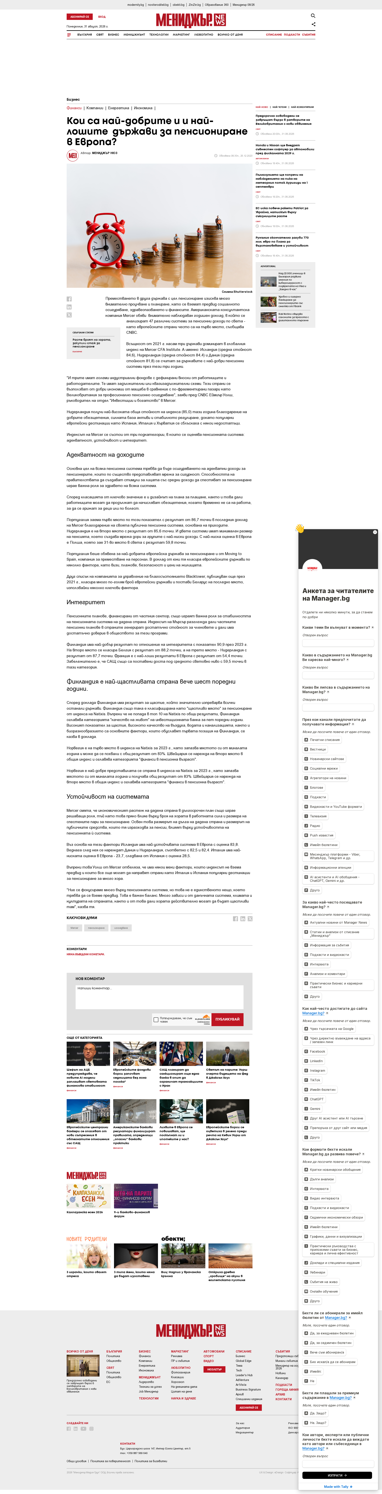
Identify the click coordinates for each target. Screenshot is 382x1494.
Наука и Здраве (183, 1398)
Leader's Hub (244, 1375)
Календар (282, 1378)
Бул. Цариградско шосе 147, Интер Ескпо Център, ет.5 (155, 1448)
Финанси (145, 1356)
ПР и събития (180, 1360)
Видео (209, 1360)
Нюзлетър (214, 1370)
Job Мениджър (148, 1391)
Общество (113, 1360)
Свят (100, 35)
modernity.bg (136, 4)
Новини (281, 1373)
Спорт (209, 1356)
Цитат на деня (181, 1391)
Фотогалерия (180, 1372)
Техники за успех (150, 1386)
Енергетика (147, 1365)
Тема (239, 1365)
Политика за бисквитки (151, 1461)
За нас (240, 1423)
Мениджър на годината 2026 (292, 1367)
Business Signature (248, 1389)
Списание (274, 35)
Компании (145, 1360)
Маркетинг (181, 35)
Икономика (146, 1370)
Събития (308, 35)
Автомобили (214, 1351)
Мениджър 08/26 (244, 4)
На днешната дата (184, 1386)
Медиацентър (245, 1432)
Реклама (176, 1356)
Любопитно (203, 35)
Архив (240, 1394)
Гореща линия (287, 1389)
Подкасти (292, 35)
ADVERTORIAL (268, 266)
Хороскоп (177, 1382)
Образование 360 (217, 4)
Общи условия (76, 1461)
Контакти (284, 1399)
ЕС (108, 1382)
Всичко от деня (230, 35)
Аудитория (243, 1428)
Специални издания (249, 1399)
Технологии (159, 35)
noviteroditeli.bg (158, 4)
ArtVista (241, 1384)
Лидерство (146, 1382)
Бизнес (113, 35)
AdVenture (242, 1380)
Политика (113, 1356)
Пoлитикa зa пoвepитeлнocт (111, 1461)
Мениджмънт (134, 35)
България (84, 35)
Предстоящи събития (291, 1356)
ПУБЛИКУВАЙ (227, 1019)
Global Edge (243, 1360)
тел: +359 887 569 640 (133, 1453)
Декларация (295, 1432)
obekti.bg (178, 4)
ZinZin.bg (195, 4)
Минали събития (287, 1360)
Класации (177, 1377)
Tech (239, 1370)
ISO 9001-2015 (297, 1428)
